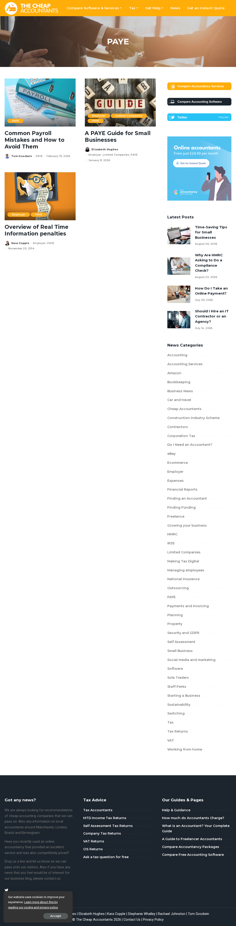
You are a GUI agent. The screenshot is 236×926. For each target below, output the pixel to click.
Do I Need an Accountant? (189, 445)
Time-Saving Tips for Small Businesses (211, 232)
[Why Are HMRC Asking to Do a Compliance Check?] (178, 266)
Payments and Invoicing (188, 606)
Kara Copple (20, 243)
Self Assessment (181, 642)
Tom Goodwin (21, 156)
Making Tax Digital (183, 561)
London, (62, 827)
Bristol (9, 833)
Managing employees (185, 570)
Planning (175, 615)
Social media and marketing (191, 660)
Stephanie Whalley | (143, 914)
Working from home (184, 749)
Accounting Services (185, 364)
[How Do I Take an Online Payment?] (178, 294)
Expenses (175, 481)
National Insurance (183, 579)
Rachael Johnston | (173, 914)
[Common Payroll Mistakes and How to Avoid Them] (40, 102)
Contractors (177, 427)
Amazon (174, 373)
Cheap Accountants (184, 409)
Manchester (45, 827)
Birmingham (31, 833)
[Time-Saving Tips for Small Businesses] (178, 235)
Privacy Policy (153, 920)
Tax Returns (177, 731)
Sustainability (178, 705)
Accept (55, 916)
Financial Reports (182, 489)
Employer (99, 115)
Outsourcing (178, 588)
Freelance (175, 516)
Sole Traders (178, 678)
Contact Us (132, 920)
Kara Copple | (117, 914)
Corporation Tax (181, 436)
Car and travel (179, 400)
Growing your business (187, 525)
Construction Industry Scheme (193, 418)
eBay (171, 454)
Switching (176, 713)
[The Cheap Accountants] (31, 8)
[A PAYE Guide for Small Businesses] (120, 102)
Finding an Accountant (187, 498)
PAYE (15, 120)
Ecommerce (177, 463)
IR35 (170, 543)
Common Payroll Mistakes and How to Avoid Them (34, 140)
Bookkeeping (178, 382)
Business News (180, 391)
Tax (170, 722)
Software (175, 669)
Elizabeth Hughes (104, 149)
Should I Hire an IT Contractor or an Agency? (212, 316)
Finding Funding (181, 507)
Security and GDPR (183, 633)
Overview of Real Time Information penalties (36, 230)
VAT (170, 740)
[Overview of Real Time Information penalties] (40, 196)
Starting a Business (183, 696)
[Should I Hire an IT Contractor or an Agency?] (178, 319)
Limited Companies (128, 115)
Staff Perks (176, 687)
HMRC (172, 534)
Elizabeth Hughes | (93, 914)
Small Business (180, 651)
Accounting (177, 355)
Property (174, 624)
